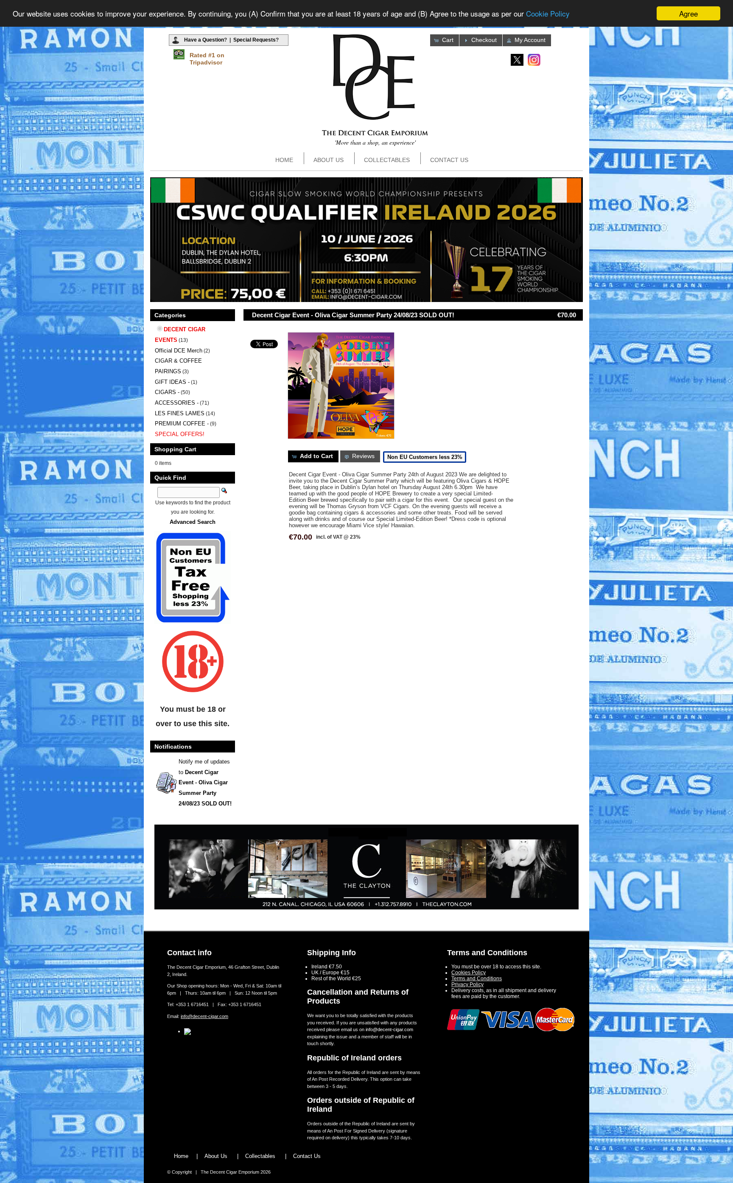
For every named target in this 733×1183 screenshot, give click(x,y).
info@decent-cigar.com (204, 1016)
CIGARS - (167, 392)
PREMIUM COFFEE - (182, 423)
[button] (444, 40)
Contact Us (449, 160)
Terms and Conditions (476, 979)
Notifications (173, 746)
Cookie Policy (548, 13)
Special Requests (254, 40)
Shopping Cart (175, 449)
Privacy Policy (467, 984)
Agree (688, 13)
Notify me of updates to (205, 782)
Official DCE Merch (178, 350)
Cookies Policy (468, 973)
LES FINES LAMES (179, 413)
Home (284, 160)
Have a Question (204, 40)
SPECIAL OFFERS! (179, 434)
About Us (328, 160)
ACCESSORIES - (177, 403)
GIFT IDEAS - (172, 382)
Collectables (387, 160)
